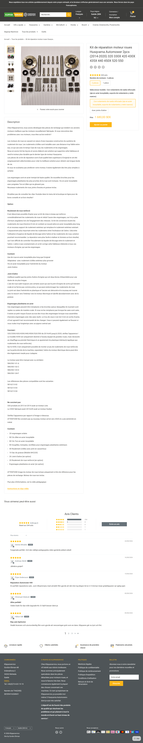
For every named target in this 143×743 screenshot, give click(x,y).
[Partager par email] (103, 67)
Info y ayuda (18, 25)
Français (8, 728)
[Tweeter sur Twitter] (99, 67)
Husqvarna (33, 25)
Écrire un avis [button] (114, 524)
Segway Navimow (11, 32)
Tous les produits (29, 32)
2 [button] (68, 633)
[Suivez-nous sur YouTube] (60, 732)
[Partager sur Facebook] (91, 67)
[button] (95, 75)
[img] (15, 541)
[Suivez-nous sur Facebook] (56, 732)
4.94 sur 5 (34, 523)
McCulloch (60, 25)
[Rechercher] (68, 14)
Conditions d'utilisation (87, 678)
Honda (73, 25)
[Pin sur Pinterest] (95, 67)
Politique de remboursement (89, 671)
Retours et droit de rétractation (85, 683)
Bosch (84, 25)
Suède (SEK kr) (22, 728)
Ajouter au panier (101, 125)
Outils (44, 32)
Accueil (7, 25)
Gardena (47, 25)
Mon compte (114, 17)
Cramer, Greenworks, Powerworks (106, 25)
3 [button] (72, 633)
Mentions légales (85, 664)
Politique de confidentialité (88, 667)
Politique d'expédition (86, 675)
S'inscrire (116, 683)
